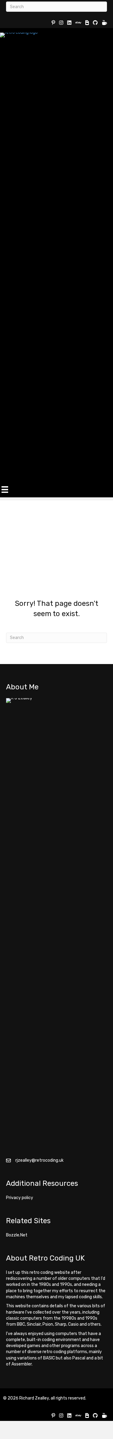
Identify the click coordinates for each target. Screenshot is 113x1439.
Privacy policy (19, 1197)
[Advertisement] (56, 540)
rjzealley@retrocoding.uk (39, 1160)
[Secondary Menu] (5, 489)
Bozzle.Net (16, 1235)
